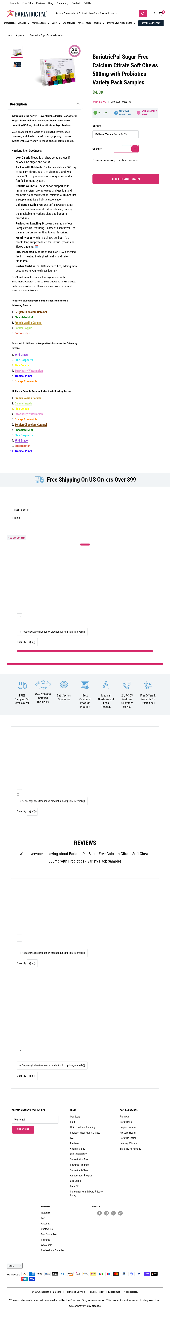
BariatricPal (99, 101)
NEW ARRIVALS (69, 23)
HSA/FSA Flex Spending (82, 1127)
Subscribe (25, 1129)
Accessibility (131, 1291)
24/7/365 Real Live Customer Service (127, 701)
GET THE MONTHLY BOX (151, 23)
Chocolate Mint (24, 317)
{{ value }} (17, 517)
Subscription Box (79, 1159)
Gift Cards (75, 1180)
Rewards (14, 3)
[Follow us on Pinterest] (113, 1213)
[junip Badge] (110, 1219)
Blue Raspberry (24, 360)
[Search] (143, 13)
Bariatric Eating (128, 1138)
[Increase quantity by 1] (134, 148)
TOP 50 (81, 23)
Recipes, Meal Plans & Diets (85, 1132)
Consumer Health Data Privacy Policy (86, 1193)
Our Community (78, 1154)
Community (62, 3)
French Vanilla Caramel (28, 322)
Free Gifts (27, 3)
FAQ (72, 1138)
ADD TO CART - (125, 179)
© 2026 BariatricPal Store (46, 1291)
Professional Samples (52, 1250)
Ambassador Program (81, 1175)
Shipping (45, 1213)
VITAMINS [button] (22, 23)
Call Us (87, 3)
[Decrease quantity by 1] (117, 148)
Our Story (75, 1116)
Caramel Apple (23, 328)
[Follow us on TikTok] (120, 1213)
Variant (96, 125)
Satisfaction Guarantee (64, 697)
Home (9, 35)
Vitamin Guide (77, 1148)
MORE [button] (54, 23)
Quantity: (97, 148)
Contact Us (47, 1229)
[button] (155, 13)
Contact (76, 3)
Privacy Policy (96, 1291)
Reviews (40, 3)
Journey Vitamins (129, 1143)
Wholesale (46, 1245)
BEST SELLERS (9, 23)
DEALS (88, 23)
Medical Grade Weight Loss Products (106, 701)
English (11, 1265)
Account (45, 1223)
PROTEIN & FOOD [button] (39, 23)
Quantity (21, 642)
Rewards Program (79, 1164)
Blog (50, 3)
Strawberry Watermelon (29, 370)
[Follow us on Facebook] (99, 1213)
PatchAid (124, 1116)
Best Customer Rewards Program (85, 701)
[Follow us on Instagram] (106, 1213)
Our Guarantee (49, 1234)
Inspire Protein (128, 1127)
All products (21, 35)
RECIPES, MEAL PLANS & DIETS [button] (119, 23)
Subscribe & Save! (79, 1170)
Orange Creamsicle (26, 381)
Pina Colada (22, 365)
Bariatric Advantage (130, 1148)
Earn (149, 113)
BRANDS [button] (97, 23)
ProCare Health (128, 1132)
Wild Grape (21, 354)
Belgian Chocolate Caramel (31, 312)
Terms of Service (75, 1291)
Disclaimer (114, 1291)
